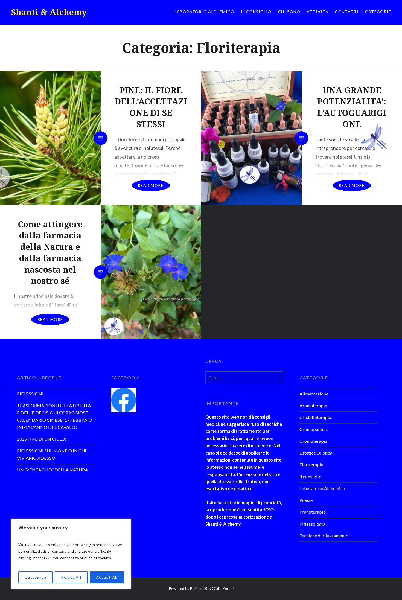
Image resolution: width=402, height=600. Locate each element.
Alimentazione (313, 393)
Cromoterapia (313, 441)
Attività (317, 11)
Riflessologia (312, 523)
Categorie (378, 11)
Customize (35, 577)
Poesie (306, 500)
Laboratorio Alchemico (204, 11)
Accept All (107, 577)
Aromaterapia (313, 405)
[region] (71, 554)
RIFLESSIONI (30, 393)
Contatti (347, 11)
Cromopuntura (313, 429)
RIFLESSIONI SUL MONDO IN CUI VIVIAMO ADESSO (51, 454)
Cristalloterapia (315, 417)
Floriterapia (311, 464)
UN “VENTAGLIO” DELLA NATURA (52, 469)
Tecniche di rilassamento (323, 535)
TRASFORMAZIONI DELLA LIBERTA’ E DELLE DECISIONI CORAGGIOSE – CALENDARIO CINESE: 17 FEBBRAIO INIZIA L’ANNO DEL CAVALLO (54, 416)
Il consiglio (256, 11)
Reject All (71, 577)
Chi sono (289, 11)
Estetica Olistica (315, 452)
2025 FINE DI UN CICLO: (41, 438)
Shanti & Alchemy (49, 12)
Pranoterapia (312, 511)
